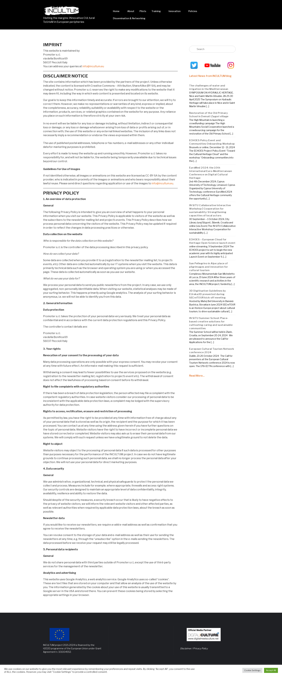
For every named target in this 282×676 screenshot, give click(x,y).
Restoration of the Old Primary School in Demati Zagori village (208, 115)
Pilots (143, 11)
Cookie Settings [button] (252, 670)
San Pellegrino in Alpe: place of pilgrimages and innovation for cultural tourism (208, 267)
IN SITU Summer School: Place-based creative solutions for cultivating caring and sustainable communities (211, 323)
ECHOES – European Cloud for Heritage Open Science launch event (212, 241)
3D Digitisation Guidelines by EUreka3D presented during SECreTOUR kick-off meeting (207, 294)
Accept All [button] (271, 670)
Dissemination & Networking (129, 18)
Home (116, 11)
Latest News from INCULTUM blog (210, 75)
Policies (192, 11)
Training (156, 11)
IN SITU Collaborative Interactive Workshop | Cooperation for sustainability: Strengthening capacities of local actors (210, 210)
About (130, 11)
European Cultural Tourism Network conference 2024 (211, 350)
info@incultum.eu (93, 66)
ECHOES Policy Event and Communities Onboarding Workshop (212, 142)
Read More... (197, 375)
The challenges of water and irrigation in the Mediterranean (208, 87)
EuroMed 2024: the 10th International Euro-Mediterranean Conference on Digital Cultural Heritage (210, 172)
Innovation (174, 11)
